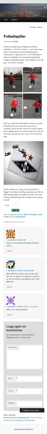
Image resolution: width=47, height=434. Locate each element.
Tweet (7, 205)
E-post (12, 391)
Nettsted (11, 403)
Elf (25, 240)
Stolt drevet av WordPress (23, 429)
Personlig (32, 214)
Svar (9, 251)
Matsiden (14, 19)
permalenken (20, 217)
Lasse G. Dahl (29, 270)
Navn (12, 378)
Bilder (26, 214)
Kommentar (13, 347)
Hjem (6, 19)
